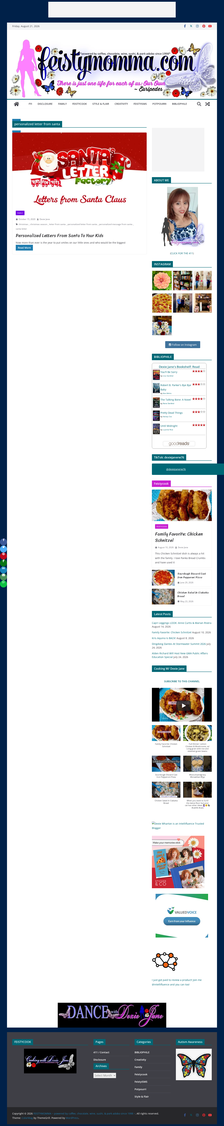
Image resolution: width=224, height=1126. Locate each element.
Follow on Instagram (184, 344)
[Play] (183, 705)
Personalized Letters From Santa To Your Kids (59, 235)
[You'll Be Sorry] (156, 372)
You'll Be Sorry (168, 372)
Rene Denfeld (168, 403)
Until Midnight (168, 425)
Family (62, 103)
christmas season (38, 224)
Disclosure (45, 103)
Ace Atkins (167, 393)
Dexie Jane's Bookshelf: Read (179, 367)
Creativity (121, 103)
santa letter (21, 228)
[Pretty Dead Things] (156, 412)
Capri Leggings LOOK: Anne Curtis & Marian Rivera (181, 623)
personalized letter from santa (82, 224)
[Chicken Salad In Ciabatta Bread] (163, 597)
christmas (23, 224)
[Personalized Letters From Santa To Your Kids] (79, 170)
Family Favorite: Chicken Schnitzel (179, 537)
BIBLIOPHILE (179, 103)
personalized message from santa (115, 224)
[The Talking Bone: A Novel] (156, 399)
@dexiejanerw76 (176, 469)
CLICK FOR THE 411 (182, 253)
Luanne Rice (168, 429)
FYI (30, 103)
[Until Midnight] (156, 425)
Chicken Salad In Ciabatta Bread (193, 594)
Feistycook (79, 103)
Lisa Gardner (168, 376)
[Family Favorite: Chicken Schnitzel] (182, 505)
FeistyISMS (140, 103)
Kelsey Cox (167, 416)
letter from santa (57, 224)
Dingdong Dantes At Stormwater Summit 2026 (179, 644)
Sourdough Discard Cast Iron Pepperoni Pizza (191, 575)
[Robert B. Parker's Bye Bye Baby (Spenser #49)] (156, 385)
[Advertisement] (112, 9)
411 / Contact (101, 1052)
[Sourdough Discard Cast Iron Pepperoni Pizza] (163, 578)
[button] (166, 738)
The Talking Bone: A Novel (175, 399)
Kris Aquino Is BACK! (164, 638)
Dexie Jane (45, 219)
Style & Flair (100, 103)
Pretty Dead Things (171, 412)
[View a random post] (207, 104)
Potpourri (159, 103)
